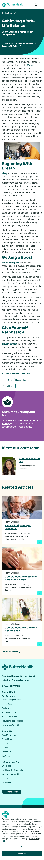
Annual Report (9, 739)
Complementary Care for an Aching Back (21, 629)
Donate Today (11, 792)
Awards (5, 743)
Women (30, 65)
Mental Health (9, 386)
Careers (5, 747)
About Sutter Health (10, 735)
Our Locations (7, 708)
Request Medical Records (12, 721)
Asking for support (10, 262)
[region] (22, 834)
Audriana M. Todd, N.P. (11, 46)
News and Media (10, 774)
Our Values (6, 756)
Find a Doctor (7, 704)
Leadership (6, 751)
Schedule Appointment (11, 699)
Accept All (22, 853)
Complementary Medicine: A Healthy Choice (21, 578)
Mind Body (7, 380)
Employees (6, 766)
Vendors (5, 778)
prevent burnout (9, 343)
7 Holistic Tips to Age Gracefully (18, 527)
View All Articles (10, 651)
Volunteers (6, 782)
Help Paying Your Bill (10, 725)
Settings (22, 847)
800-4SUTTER (11, 686)
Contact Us (7, 692)
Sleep (4, 173)
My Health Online (9, 712)
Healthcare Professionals (12, 770)
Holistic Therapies (22, 380)
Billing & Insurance (9, 716)
